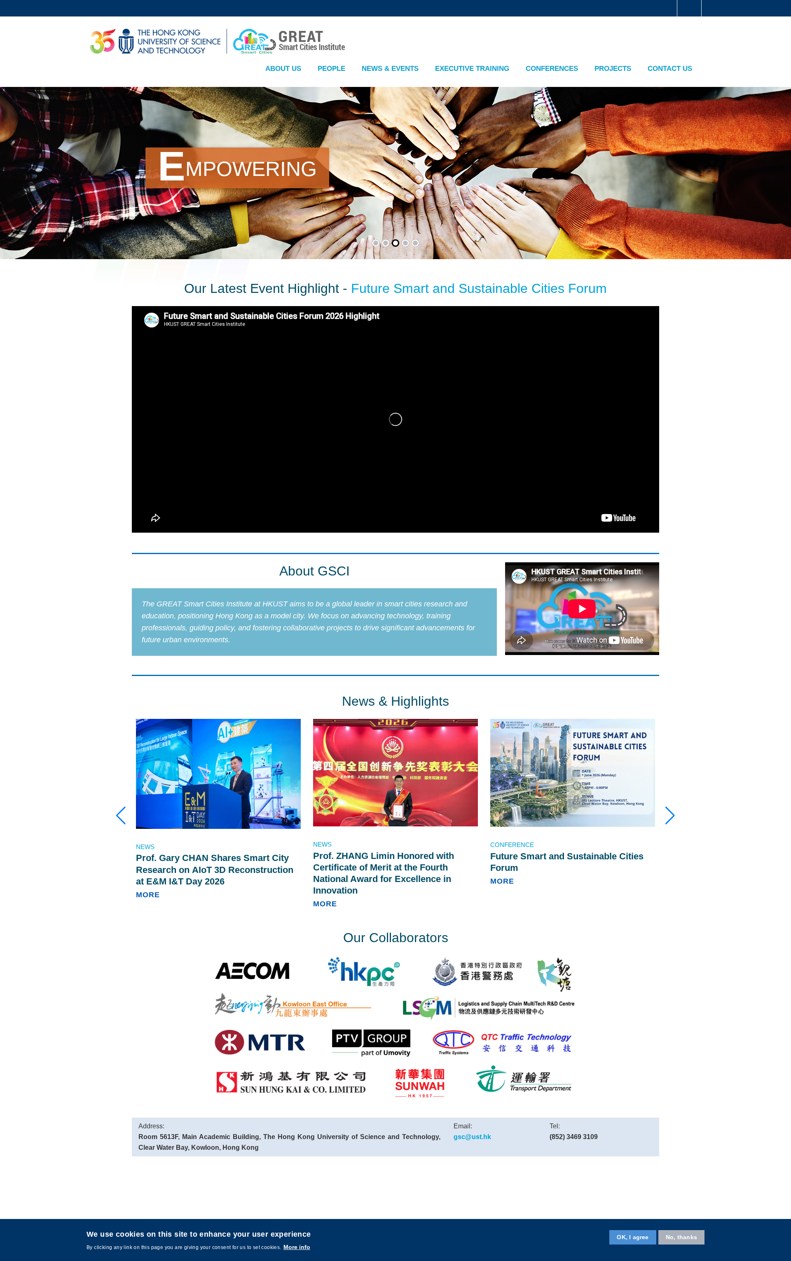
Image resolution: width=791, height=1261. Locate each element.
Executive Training (472, 69)
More (148, 895)
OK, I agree (632, 1237)
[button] (120, 816)
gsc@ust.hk (472, 1136)
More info (296, 1247)
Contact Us (670, 69)
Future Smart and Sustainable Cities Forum (479, 288)
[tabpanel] (395, 172)
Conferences (552, 69)
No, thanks (681, 1237)
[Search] (689, 37)
